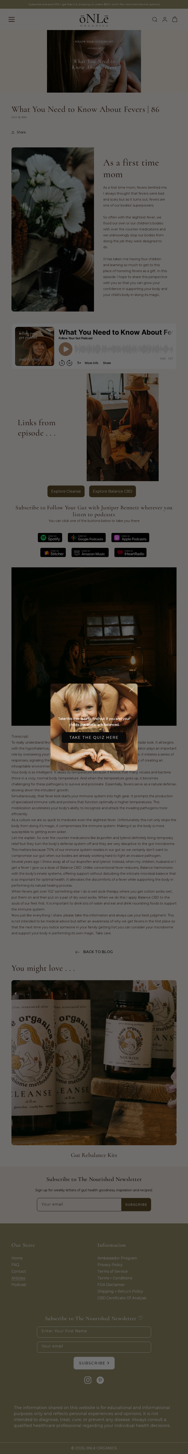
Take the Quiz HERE (94, 737)
